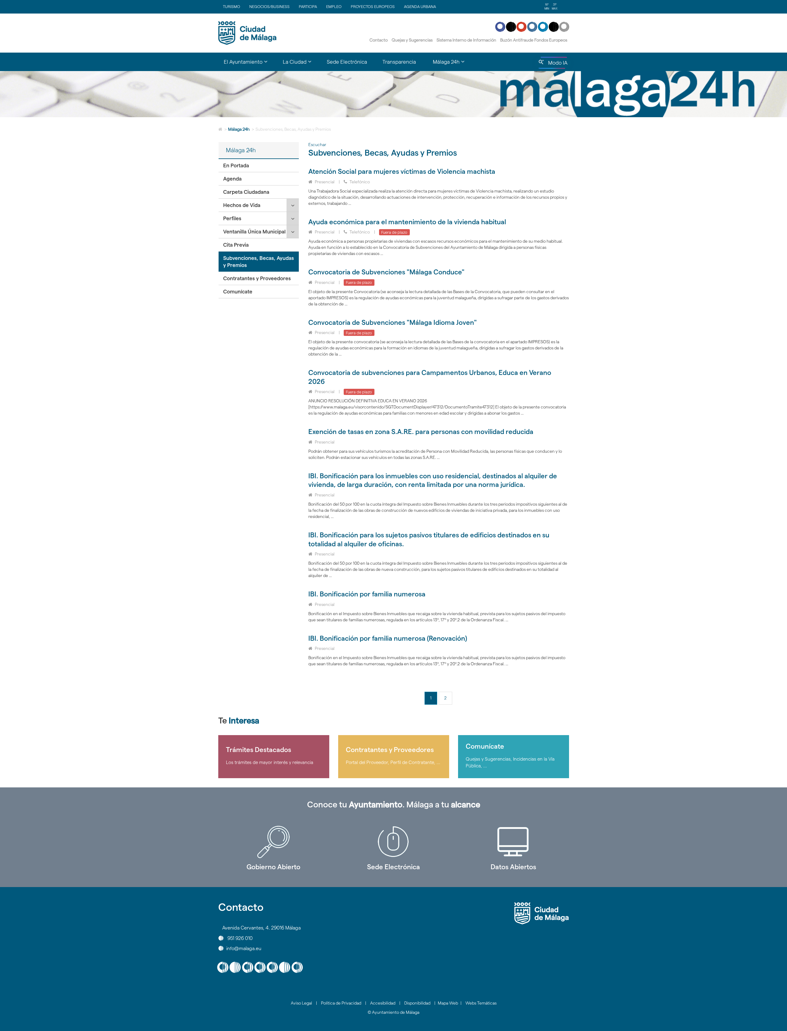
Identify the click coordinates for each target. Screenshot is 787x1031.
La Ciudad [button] (301, 64)
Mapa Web (448, 1003)
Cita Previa (236, 245)
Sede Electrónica (347, 62)
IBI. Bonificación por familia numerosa (366, 594)
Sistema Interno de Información (466, 40)
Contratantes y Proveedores (257, 278)
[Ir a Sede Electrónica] (393, 842)
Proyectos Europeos (373, 6)
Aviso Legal (301, 1003)
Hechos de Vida (241, 205)
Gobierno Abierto (273, 866)
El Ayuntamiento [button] (249, 64)
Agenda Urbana (420, 6)
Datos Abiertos (513, 866)
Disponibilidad (417, 1003)
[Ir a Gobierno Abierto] (273, 842)
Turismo (231, 6)
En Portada (236, 165)
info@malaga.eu (243, 948)
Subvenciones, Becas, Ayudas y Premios (258, 261)
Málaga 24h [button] (452, 64)
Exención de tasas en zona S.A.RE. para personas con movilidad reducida (420, 431)
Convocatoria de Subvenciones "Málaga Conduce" (386, 272)
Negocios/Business (269, 6)
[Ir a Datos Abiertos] (513, 842)
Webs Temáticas (480, 1003)
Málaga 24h (239, 129)
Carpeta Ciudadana (246, 192)
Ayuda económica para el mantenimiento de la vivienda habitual (407, 221)
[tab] (259, 165)
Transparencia (399, 62)
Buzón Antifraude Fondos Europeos (533, 40)
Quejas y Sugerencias (412, 40)
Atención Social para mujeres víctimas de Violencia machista (401, 171)
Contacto (379, 40)
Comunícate (237, 291)
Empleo (334, 6)
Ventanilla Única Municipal (254, 231)
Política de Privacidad (341, 1003)
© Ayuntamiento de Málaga (393, 1012)
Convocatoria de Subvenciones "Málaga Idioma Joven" (392, 322)
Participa (308, 6)
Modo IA (557, 64)
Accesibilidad (382, 1003)
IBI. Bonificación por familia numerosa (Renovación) (387, 638)
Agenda (232, 178)
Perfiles (232, 218)
